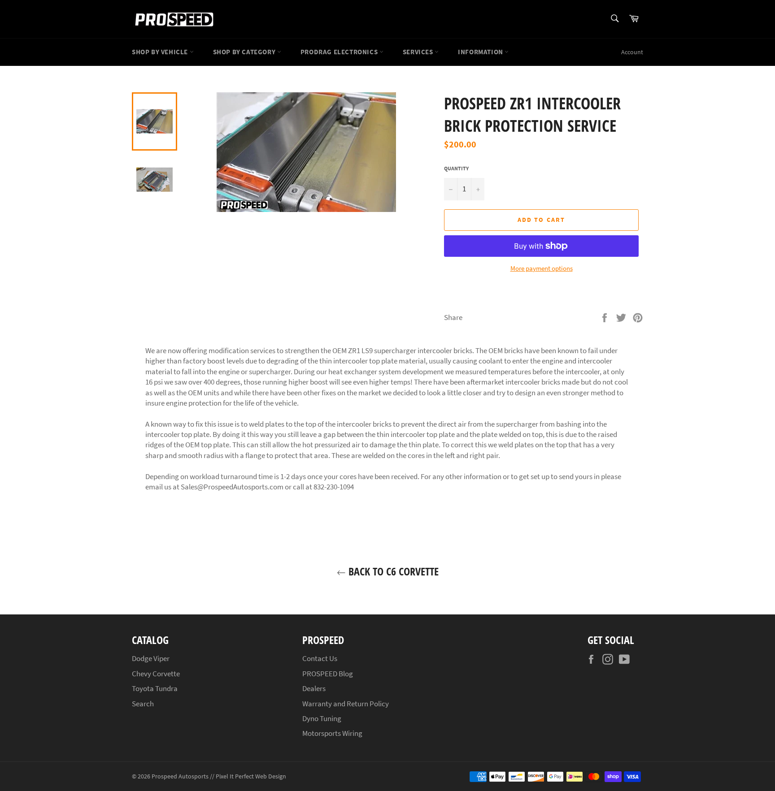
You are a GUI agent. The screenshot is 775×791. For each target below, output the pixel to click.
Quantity (456, 168)
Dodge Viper (151, 658)
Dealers (314, 688)
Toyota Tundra (155, 688)
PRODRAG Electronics (339, 52)
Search (143, 704)
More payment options (541, 268)
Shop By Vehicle (161, 52)
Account (632, 52)
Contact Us (319, 658)
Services (419, 52)
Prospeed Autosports (180, 776)
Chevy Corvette (156, 674)
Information (481, 52)
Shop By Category (245, 52)
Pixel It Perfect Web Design (251, 776)
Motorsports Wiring (332, 733)
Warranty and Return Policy (345, 704)
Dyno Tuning (321, 718)
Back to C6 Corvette (392, 571)
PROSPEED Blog (327, 674)
